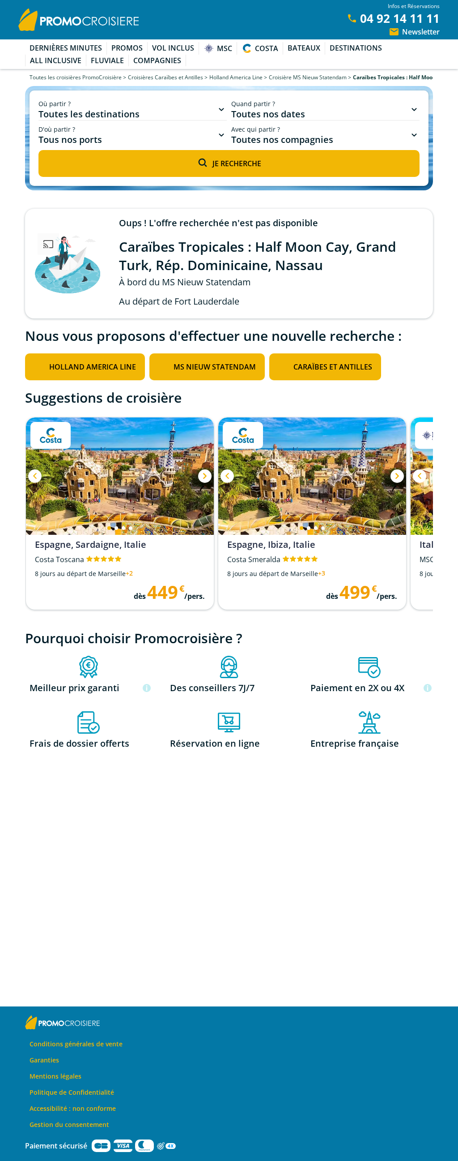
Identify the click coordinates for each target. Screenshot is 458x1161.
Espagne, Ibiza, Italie (271, 544)
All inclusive (55, 60)
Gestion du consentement (69, 1124)
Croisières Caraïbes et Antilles (165, 77)
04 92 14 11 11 (400, 18)
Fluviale (107, 60)
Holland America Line (236, 77)
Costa (266, 48)
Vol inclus (173, 48)
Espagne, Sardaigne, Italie (90, 544)
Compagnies (157, 60)
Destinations (356, 48)
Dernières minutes (66, 48)
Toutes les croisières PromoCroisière (76, 77)
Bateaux (304, 48)
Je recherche (236, 163)
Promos (127, 48)
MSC (224, 48)
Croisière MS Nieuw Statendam (308, 77)
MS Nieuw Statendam (215, 367)
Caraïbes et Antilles (332, 367)
